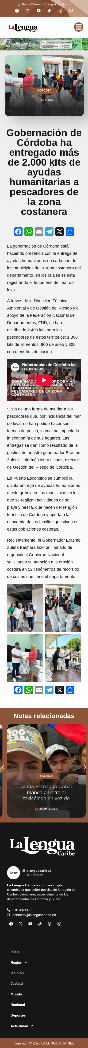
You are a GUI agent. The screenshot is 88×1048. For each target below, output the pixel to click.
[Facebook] (17, 11)
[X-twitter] (28, 11)
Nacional (18, 1005)
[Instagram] (71, 11)
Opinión (17, 973)
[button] (3, 767)
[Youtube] (39, 11)
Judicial (17, 984)
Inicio (15, 952)
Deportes (18, 1015)
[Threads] (60, 11)
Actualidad (19, 1026)
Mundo (16, 994)
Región (16, 962)
